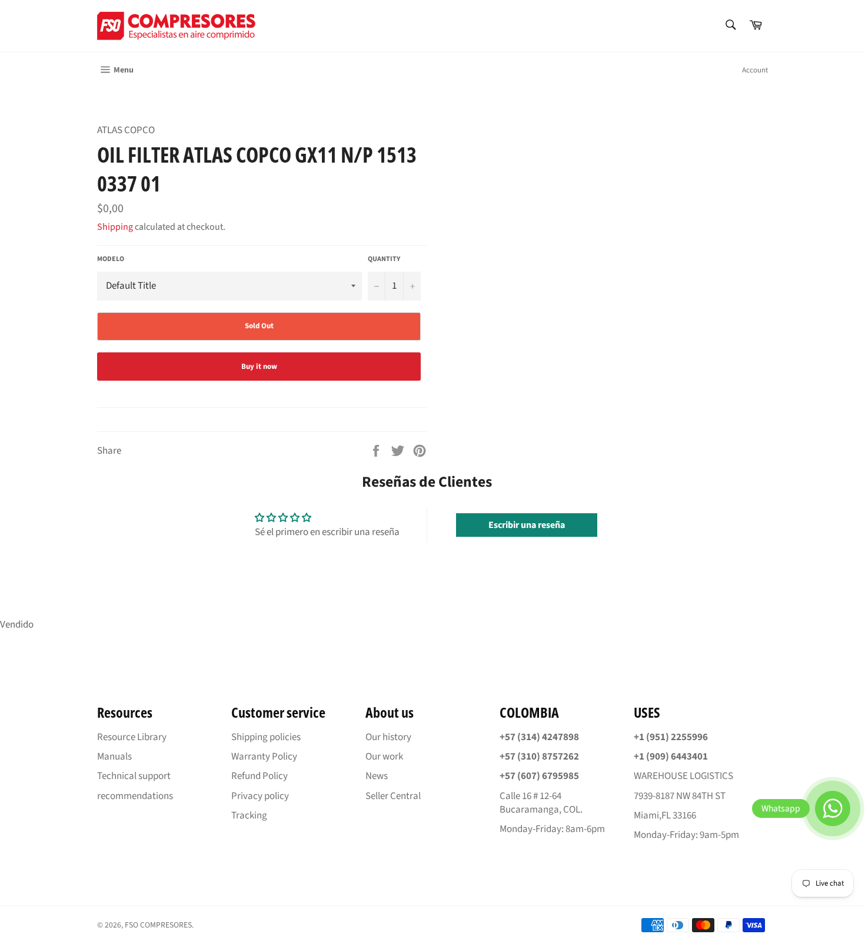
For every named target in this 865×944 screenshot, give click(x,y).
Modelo (110, 259)
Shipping (115, 226)
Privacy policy (260, 796)
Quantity (384, 259)
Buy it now (259, 366)
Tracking (249, 815)
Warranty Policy (264, 757)
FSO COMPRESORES (158, 924)
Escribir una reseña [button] (526, 525)
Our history (388, 737)
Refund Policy (259, 776)
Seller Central (393, 796)
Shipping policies (266, 737)
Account (755, 70)
